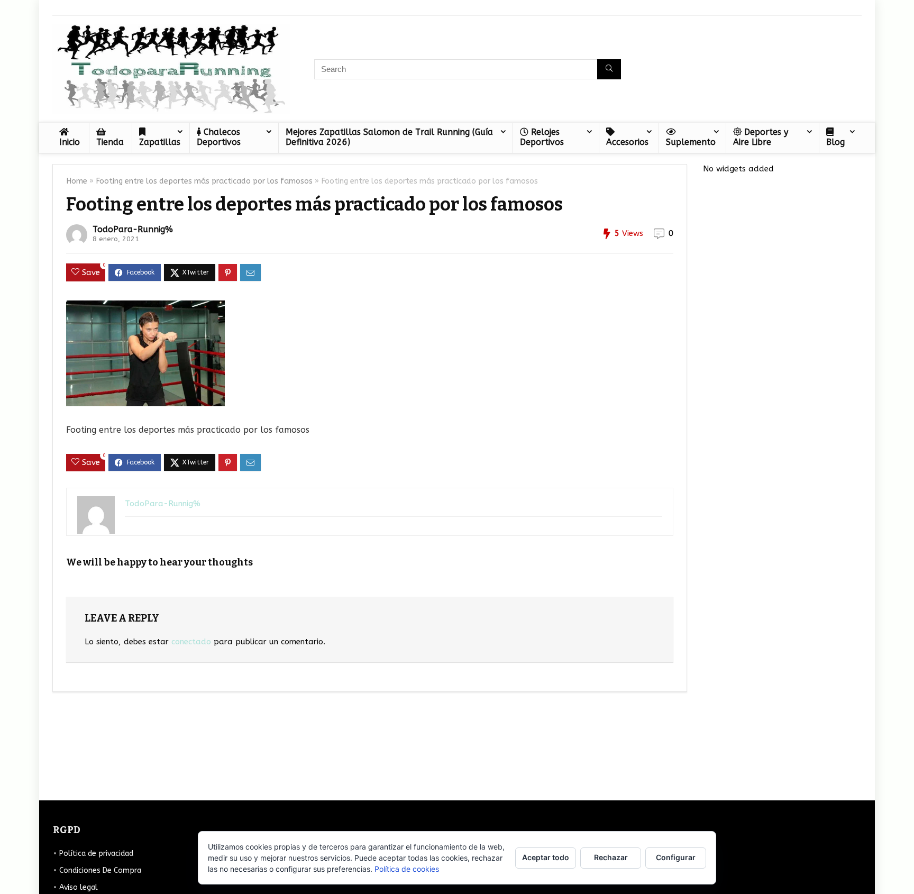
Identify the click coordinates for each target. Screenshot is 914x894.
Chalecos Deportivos (219, 137)
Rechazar (611, 857)
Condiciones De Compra (100, 870)
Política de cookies (406, 868)
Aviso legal (78, 887)
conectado (191, 641)
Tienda (110, 142)
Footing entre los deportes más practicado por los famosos (204, 181)
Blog (835, 142)
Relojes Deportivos (542, 137)
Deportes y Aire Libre (760, 137)
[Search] (609, 69)
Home (76, 181)
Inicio (69, 142)
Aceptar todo (545, 857)
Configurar (676, 857)
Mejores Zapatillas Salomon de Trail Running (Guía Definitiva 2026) (389, 137)
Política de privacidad (96, 853)
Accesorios (627, 142)
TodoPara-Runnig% (133, 229)
